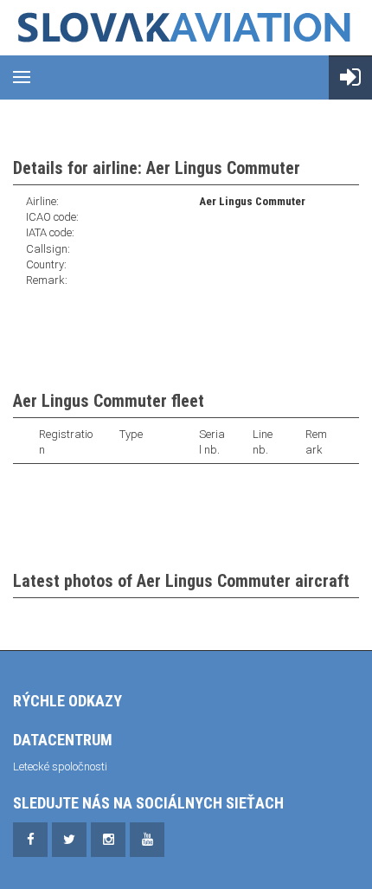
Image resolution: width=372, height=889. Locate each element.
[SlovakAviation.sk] (186, 27)
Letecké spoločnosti (60, 766)
